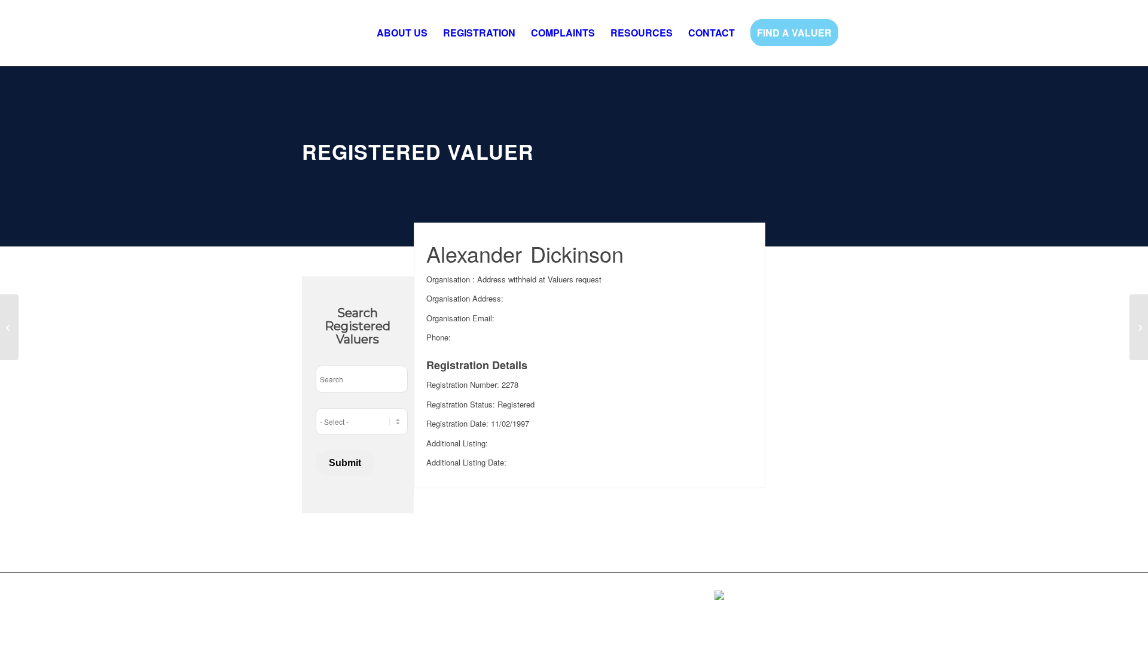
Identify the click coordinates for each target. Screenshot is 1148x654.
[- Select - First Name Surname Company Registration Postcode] (362, 421)
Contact (499, 599)
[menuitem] (402, 33)
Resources (458, 599)
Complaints (412, 599)
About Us (319, 599)
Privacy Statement (334, 617)
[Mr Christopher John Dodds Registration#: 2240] (9, 327)
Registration (363, 599)
